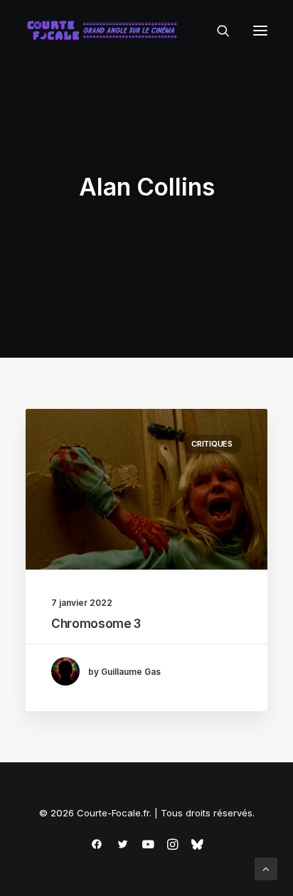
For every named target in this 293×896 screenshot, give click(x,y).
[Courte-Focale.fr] (105, 30)
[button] (260, 30)
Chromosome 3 (96, 624)
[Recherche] (217, 30)
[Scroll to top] (266, 868)
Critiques (212, 444)
